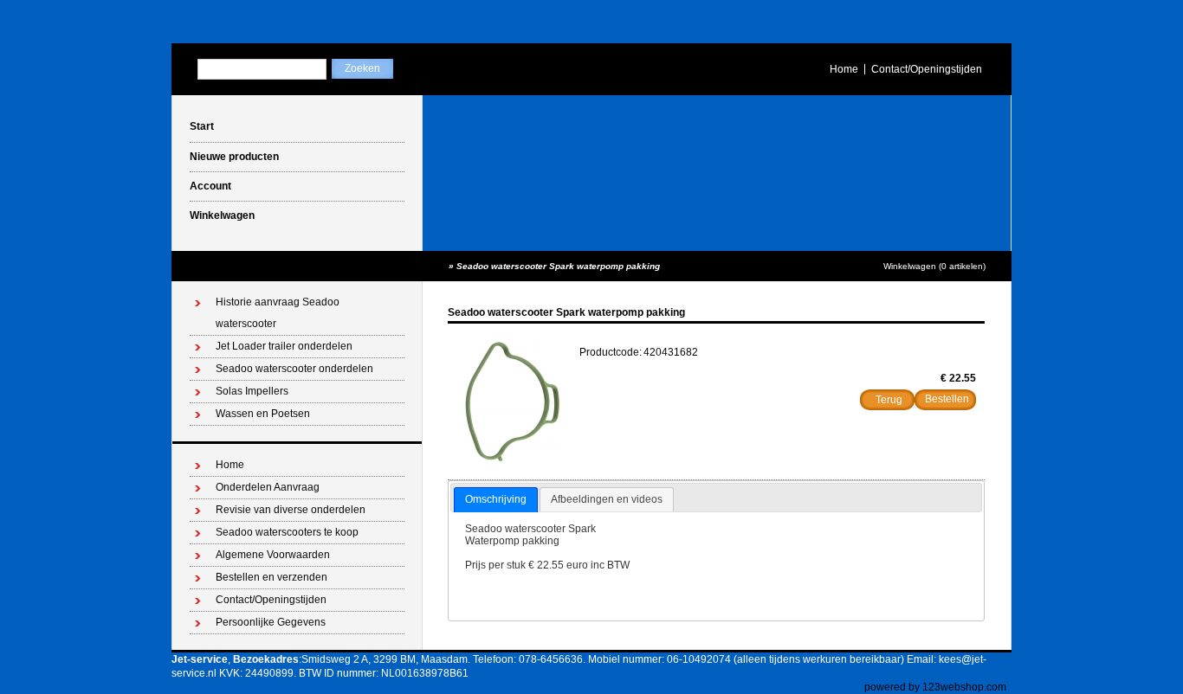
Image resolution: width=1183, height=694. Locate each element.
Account (210, 186)
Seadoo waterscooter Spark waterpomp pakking (558, 266)
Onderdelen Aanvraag (268, 487)
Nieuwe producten (234, 157)
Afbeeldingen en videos (607, 499)
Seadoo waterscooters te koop (287, 532)
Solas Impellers (252, 391)
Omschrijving (496, 499)
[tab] (496, 500)
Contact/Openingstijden (926, 69)
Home (844, 69)
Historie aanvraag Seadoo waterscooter (277, 313)
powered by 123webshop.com (935, 687)
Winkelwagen (222, 215)
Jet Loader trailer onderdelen (284, 346)
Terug (889, 400)
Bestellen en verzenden (271, 577)
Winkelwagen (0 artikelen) (934, 266)
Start (202, 126)
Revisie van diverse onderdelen (290, 510)
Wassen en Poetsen (263, 414)
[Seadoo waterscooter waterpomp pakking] (512, 459)
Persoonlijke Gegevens (271, 622)
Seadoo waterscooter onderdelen (294, 369)
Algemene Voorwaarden (273, 555)
